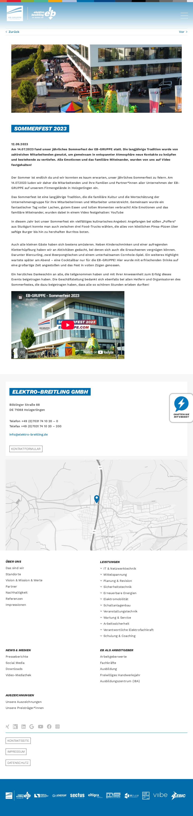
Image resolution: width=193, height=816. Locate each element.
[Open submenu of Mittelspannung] (101, 575)
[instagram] (57, 726)
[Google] (31, 726)
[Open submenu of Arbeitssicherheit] (101, 624)
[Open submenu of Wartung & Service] (101, 618)
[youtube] (40, 726)
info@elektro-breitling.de (28, 434)
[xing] (7, 726)
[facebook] (49, 726)
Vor (181, 32)
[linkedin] (23, 726)
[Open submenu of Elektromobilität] (101, 599)
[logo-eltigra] (95, 795)
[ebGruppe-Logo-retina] (15, 7)
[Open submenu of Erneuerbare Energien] (101, 593)
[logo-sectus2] (77, 793)
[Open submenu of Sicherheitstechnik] (101, 587)
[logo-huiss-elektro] (145, 793)
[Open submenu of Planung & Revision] (101, 581)
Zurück (14, 32)
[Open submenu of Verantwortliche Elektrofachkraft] (101, 630)
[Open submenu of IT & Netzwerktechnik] (101, 569)
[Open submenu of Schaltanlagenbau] (101, 605)
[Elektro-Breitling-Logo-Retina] (44, 8)
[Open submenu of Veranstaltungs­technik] (101, 611)
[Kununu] (15, 726)
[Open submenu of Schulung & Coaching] (101, 636)
